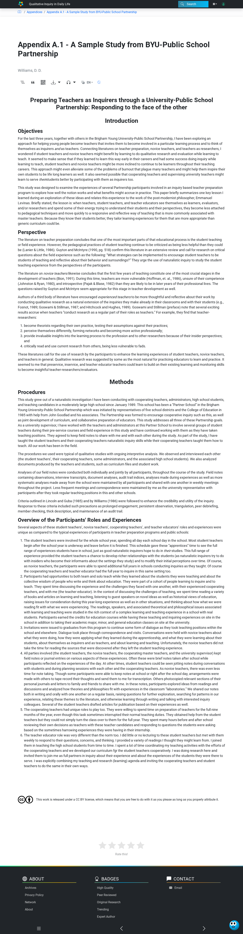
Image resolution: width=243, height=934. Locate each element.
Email (178, 888)
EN (89, 82)
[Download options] (56, 82)
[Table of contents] (19, 12)
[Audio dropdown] (71, 82)
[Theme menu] (214, 4)
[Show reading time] (99, 82)
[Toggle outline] (22, 82)
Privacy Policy (34, 895)
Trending (103, 909)
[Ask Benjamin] (234, 925)
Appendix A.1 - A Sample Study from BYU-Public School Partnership (92, 12)
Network (30, 902)
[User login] (223, 4)
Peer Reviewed (106, 895)
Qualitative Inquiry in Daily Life (49, 4)
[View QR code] (43, 82)
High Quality (105, 888)
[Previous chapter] (121, 928)
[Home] (21, 4)
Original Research (109, 902)
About (29, 909)
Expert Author (106, 916)
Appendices (34, 12)
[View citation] (33, 82)
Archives (30, 888)
